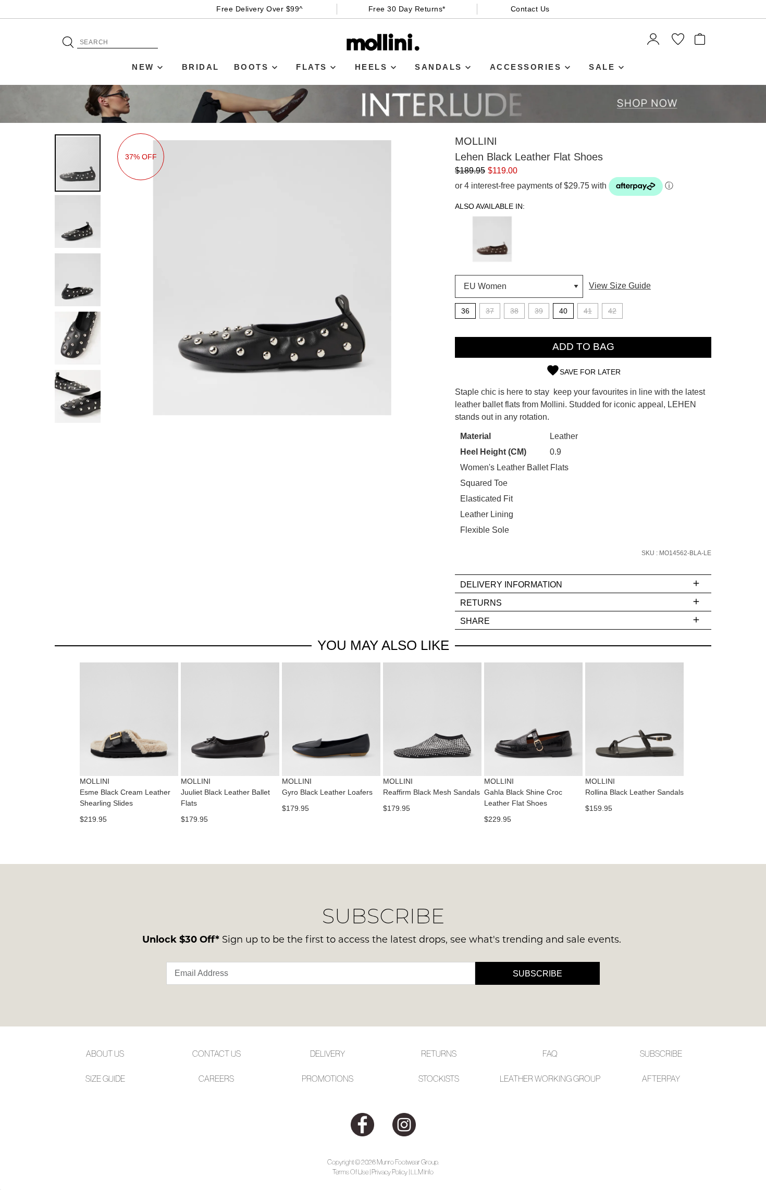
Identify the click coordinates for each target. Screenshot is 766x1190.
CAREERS (216, 1078)
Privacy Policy (389, 1172)
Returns (438, 1053)
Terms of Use (350, 1172)
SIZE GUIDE (105, 1078)
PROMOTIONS (327, 1078)
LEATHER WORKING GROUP (550, 1078)
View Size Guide (620, 285)
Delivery (327, 1053)
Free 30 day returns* (407, 9)
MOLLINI (476, 141)
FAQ (550, 1053)
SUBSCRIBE (661, 1053)
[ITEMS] (700, 39)
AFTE (651, 1078)
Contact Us (530, 9)
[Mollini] (383, 42)
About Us (105, 1053)
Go (68, 42)
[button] (78, 221)
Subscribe (537, 973)
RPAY (670, 1078)
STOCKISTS (438, 1078)
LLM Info (422, 1172)
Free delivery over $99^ (259, 9)
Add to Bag (583, 346)
